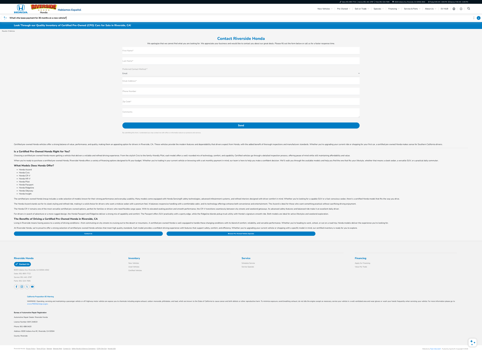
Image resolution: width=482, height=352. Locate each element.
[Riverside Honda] (35, 8)
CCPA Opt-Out (102, 349)
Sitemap (49, 349)
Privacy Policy (31, 349)
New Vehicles (133, 263)
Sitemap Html (57, 349)
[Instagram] (21, 286)
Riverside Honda (19, 349)
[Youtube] (32, 286)
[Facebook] (16, 286)
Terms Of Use (41, 349)
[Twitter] (26, 286)
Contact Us (88, 234)
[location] (393, 2)
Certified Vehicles (135, 270)
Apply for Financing (362, 263)
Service (246, 258)
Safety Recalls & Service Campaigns (84, 349)
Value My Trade (361, 267)
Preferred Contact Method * (134, 69)
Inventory (134, 258)
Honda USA (112, 349)
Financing (360, 258)
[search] (468, 8)
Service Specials (248, 267)
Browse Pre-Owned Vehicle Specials (241, 234)
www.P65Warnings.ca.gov (37, 304)
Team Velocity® (435, 349)
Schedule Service (248, 263)
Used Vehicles (133, 267)
